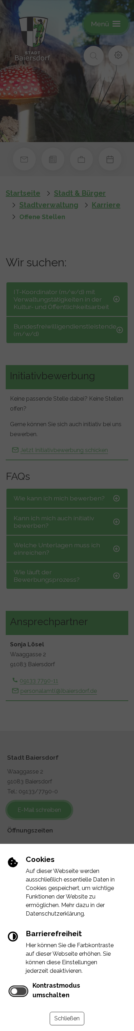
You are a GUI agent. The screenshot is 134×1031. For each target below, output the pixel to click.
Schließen (67, 1018)
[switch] (18, 991)
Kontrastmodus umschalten (56, 990)
